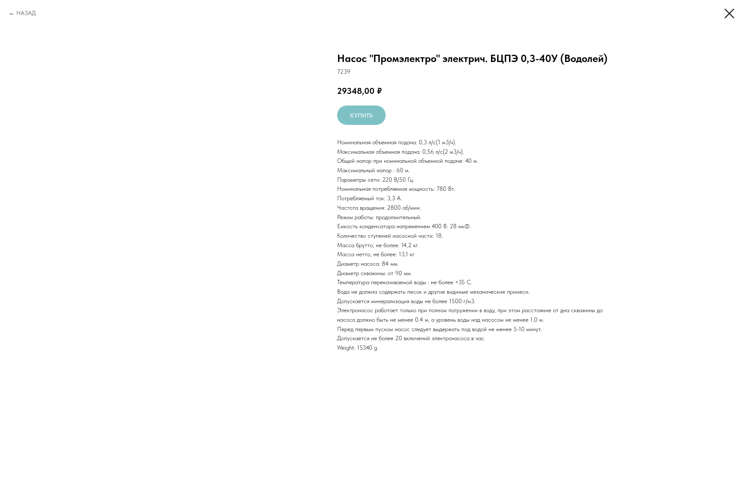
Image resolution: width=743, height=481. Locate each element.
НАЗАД (26, 12)
